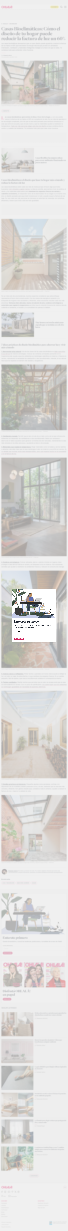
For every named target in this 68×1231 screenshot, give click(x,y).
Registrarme (19, 639)
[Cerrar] (53, 591)
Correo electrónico (19, 631)
